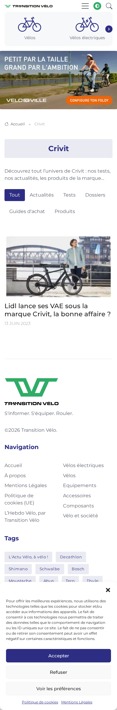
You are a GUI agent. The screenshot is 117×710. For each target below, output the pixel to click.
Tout (14, 195)
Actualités (42, 195)
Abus (49, 580)
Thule (93, 580)
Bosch (78, 568)
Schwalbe (50, 568)
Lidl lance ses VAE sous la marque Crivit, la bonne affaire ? (57, 310)
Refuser (58, 672)
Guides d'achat (27, 211)
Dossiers (95, 195)
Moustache (20, 580)
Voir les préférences (58, 688)
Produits (65, 211)
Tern (70, 580)
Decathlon (71, 556)
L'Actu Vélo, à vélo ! (28, 556)
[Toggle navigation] (85, 6)
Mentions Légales (76, 702)
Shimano (18, 568)
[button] (108, 589)
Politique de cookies (40, 702)
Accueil (17, 123)
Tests (69, 195)
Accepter (58, 656)
